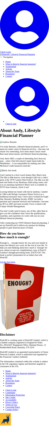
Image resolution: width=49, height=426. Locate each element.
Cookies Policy (12, 409)
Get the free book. (8, 262)
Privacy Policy (11, 402)
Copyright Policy (12, 407)
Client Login (10, 390)
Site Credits (10, 397)
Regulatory (10, 74)
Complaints (10, 392)
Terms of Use (11, 405)
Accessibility (10, 400)
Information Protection (15, 395)
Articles (8, 69)
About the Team (12, 71)
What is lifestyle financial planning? (20, 64)
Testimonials (10, 66)
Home (8, 62)
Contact (8, 76)
